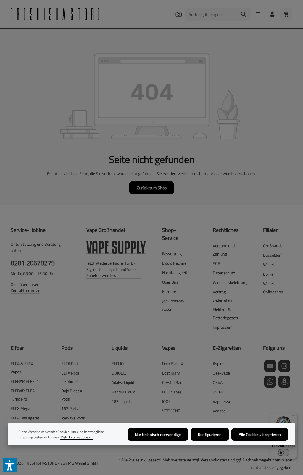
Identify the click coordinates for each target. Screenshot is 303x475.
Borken (269, 274)
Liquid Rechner (175, 263)
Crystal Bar (172, 382)
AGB (216, 263)
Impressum (223, 327)
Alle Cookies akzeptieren (260, 434)
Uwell (218, 392)
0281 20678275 (33, 263)
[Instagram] (284, 366)
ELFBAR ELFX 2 (24, 381)
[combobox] (211, 14)
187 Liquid (121, 401)
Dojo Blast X (172, 363)
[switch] (283, 452)
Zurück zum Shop (152, 188)
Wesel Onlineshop (273, 287)
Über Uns (170, 282)
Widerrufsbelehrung (230, 282)
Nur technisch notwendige (158, 434)
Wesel (268, 264)
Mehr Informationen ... (76, 437)
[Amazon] (284, 382)
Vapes (168, 348)
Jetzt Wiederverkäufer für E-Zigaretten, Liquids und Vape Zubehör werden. (111, 269)
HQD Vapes (172, 392)
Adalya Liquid (123, 382)
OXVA (218, 382)
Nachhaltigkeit (174, 272)
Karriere (169, 291)
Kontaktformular (25, 290)
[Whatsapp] (270, 382)
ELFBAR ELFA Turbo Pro (23, 395)
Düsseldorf (272, 255)
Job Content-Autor (173, 305)
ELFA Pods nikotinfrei (70, 377)
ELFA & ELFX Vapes (22, 367)
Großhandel (273, 246)
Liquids (120, 348)
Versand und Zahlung (224, 250)
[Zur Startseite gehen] (55, 14)
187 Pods (69, 408)
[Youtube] (270, 366)
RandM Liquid (123, 392)
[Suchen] (178, 14)
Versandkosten (214, 460)
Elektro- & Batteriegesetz (225, 313)
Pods (67, 348)
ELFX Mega (20, 408)
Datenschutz (224, 273)
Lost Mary (171, 373)
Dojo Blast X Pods (71, 395)
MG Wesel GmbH (83, 463)
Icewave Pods (73, 418)
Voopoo (219, 411)
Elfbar (17, 348)
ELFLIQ (118, 363)
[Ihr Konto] (272, 14)
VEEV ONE (171, 411)
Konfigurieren (210, 434)
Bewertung (172, 253)
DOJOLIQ (119, 373)
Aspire (218, 363)
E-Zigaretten (227, 348)
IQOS (166, 401)
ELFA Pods (70, 363)
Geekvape (221, 373)
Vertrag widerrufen (222, 296)
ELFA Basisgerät (25, 418)
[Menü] (258, 14)
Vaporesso (222, 401)
